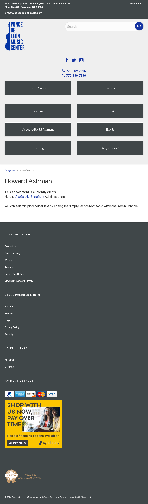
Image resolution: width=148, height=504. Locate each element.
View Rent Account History (19, 281)
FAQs (7, 320)
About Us (9, 360)
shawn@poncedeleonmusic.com (23, 13)
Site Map (9, 366)
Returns (9, 313)
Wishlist (9, 260)
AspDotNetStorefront (29, 197)
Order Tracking (12, 253)
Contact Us (11, 246)
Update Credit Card (15, 274)
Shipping (9, 306)
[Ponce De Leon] (32, 36)
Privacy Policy (12, 327)
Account (135, 3)
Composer (10, 170)
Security (9, 334)
